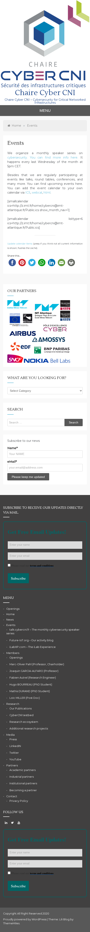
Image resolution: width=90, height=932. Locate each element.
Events (10, 625)
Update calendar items (19, 243)
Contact (11, 796)
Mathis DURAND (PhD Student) (29, 691)
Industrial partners (21, 776)
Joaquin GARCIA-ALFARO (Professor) (33, 671)
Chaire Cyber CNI (45, 92)
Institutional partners (23, 783)
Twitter (14, 752)
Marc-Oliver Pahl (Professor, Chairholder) (36, 664)
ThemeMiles (11, 923)
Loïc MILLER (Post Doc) (24, 697)
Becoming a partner (23, 790)
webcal (37, 192)
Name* (12, 448)
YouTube (15, 759)
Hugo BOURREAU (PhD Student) (30, 684)
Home (10, 614)
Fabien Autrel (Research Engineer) (32, 677)
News (10, 619)
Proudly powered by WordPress (25, 919)
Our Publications (20, 708)
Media (10, 734)
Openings (12, 608)
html (47, 192)
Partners (12, 765)
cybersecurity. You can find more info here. (42, 157)
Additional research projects (28, 728)
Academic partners (22, 770)
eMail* (12, 461)
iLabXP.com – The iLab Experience (32, 647)
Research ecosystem (23, 721)
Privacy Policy (18, 800)
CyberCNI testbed (21, 715)
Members (12, 653)
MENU (45, 110)
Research (12, 703)
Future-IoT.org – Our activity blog (31, 640)
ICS (27, 192)
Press (13, 739)
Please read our (33, 565)
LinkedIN (15, 746)
